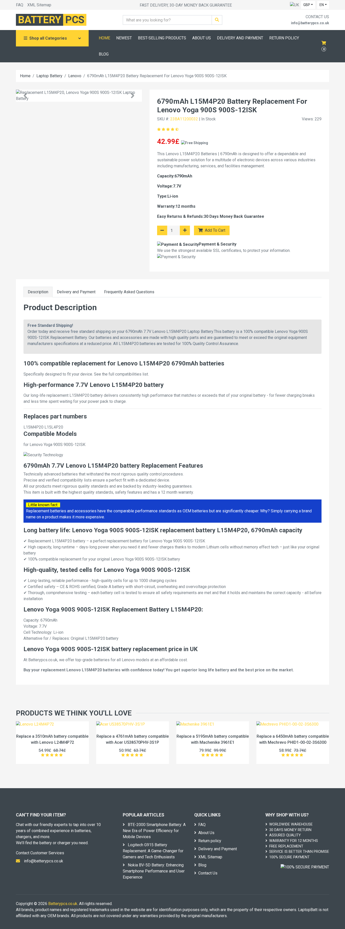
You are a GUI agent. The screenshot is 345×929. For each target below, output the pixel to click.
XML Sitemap (39, 5)
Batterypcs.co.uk (62, 903)
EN (321, 5)
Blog (202, 865)
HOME (104, 38)
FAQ (19, 5)
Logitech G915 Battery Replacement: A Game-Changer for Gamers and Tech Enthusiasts (153, 850)
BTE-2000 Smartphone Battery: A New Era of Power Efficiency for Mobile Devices (154, 830)
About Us (206, 832)
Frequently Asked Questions (129, 291)
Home (25, 75)
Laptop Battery (49, 75)
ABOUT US (201, 38)
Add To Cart (214, 230)
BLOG (104, 54)
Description (38, 291)
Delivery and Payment (76, 291)
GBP (306, 5)
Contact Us (207, 873)
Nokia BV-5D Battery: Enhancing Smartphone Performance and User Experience (154, 871)
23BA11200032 (184, 119)
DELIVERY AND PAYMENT (240, 38)
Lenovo (74, 75)
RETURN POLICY (284, 38)
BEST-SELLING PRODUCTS (162, 38)
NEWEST (124, 38)
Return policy (209, 840)
